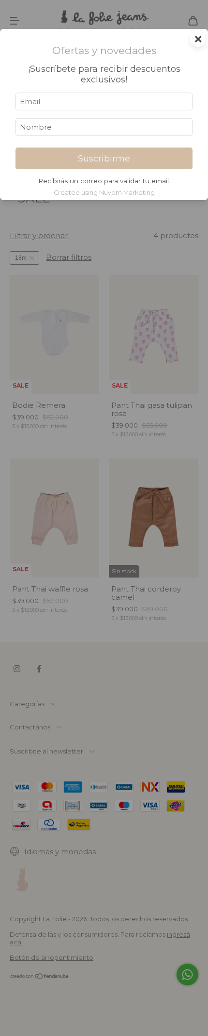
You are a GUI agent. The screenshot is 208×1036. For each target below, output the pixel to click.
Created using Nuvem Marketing (104, 192)
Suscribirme (104, 158)
